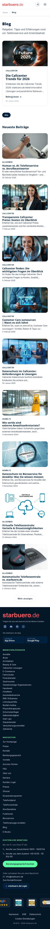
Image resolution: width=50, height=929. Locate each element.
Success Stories (10, 764)
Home (5, 12)
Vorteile (6, 760)
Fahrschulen (8, 675)
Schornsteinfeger (11, 712)
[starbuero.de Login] (37, 4)
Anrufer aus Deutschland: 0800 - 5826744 (25, 849)
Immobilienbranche (11, 695)
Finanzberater (9, 678)
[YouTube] (11, 626)
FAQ (5, 769)
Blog (5, 827)
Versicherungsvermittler (14, 725)
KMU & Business (10, 698)
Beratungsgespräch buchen (20, 864)
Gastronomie (9, 681)
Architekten (8, 661)
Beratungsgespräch (12, 755)
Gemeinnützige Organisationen (17, 685)
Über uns (7, 773)
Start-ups (7, 719)
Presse (6, 787)
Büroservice (8, 818)
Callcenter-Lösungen (12, 668)
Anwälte (6, 654)
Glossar (6, 791)
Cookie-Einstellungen (25, 918)
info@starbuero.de (14, 876)
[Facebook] (17, 626)
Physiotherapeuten (11, 708)
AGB (24, 914)
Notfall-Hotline (9, 705)
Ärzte (5, 658)
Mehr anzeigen (25, 598)
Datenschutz (35, 914)
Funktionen (8, 814)
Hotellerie (7, 691)
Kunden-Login (9, 782)
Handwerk (7, 688)
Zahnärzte (7, 729)
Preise (6, 746)
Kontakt (6, 751)
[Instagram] (23, 626)
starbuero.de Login (17, 886)
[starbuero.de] (12, 4)
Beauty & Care (9, 664)
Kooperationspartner (12, 796)
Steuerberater (9, 722)
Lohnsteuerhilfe (10, 702)
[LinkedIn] (5, 626)
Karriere (6, 778)
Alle (6, 115)
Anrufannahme (9, 809)
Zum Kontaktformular (12, 880)
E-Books (7, 832)
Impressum (14, 914)
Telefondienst (9, 800)
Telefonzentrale (10, 805)
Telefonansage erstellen (14, 823)
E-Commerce (9, 671)
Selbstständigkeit (11, 715)
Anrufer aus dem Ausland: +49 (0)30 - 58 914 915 (25, 855)
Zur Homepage (10, 742)
